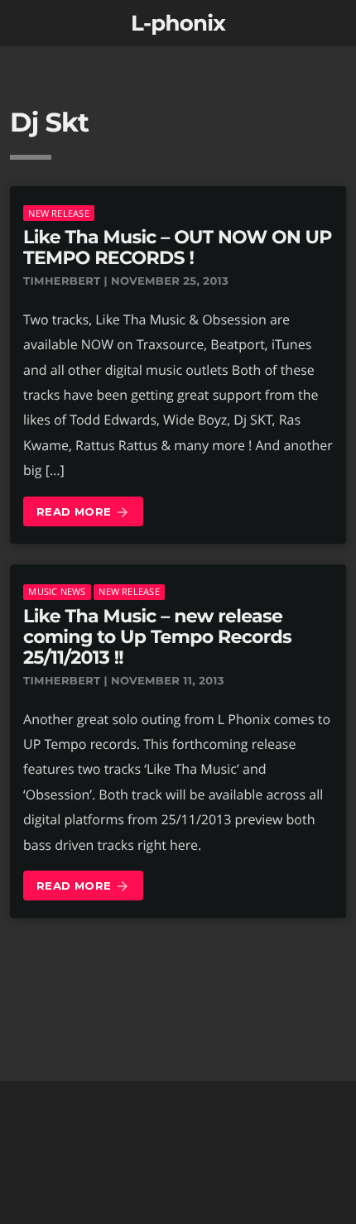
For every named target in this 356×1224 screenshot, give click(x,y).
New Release (58, 213)
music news (56, 591)
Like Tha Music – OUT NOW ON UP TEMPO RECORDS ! (177, 247)
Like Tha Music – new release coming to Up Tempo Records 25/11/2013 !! (157, 637)
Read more (83, 512)
